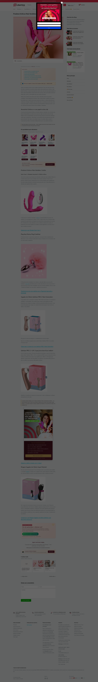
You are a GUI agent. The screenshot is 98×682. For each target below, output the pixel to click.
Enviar (49, 27)
